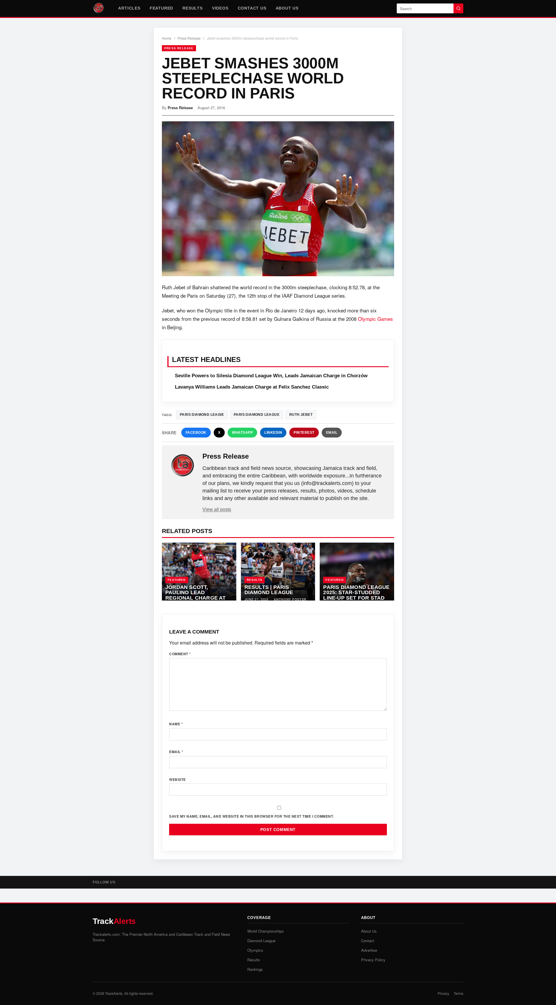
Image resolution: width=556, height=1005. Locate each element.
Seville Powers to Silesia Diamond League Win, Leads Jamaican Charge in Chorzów (271, 375)
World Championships (265, 931)
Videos (220, 8)
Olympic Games (375, 318)
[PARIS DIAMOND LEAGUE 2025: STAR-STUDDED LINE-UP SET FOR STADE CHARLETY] (357, 572)
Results (192, 8)
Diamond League (261, 940)
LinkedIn (273, 433)
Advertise (369, 950)
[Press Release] (182, 465)
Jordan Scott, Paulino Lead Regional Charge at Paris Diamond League (198, 595)
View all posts (216, 509)
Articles (129, 8)
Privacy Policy (373, 959)
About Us (287, 8)
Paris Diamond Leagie (202, 415)
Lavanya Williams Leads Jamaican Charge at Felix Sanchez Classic (252, 387)
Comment (180, 653)
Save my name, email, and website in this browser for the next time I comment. (251, 816)
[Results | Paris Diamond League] (278, 572)
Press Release (189, 38)
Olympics (255, 950)
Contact (367, 940)
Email (332, 433)
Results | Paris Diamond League (268, 590)
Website (177, 779)
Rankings (255, 969)
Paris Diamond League (256, 415)
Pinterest (304, 433)
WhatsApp (242, 433)
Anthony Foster (290, 599)
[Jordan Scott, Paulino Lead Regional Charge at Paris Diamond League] (199, 572)
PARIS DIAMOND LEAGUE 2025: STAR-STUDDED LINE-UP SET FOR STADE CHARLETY (356, 595)
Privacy (443, 993)
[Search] (458, 8)
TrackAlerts (113, 993)
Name (176, 723)
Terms (458, 993)
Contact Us (252, 8)
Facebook (196, 433)
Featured (161, 8)
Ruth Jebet (300, 415)
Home (166, 38)
